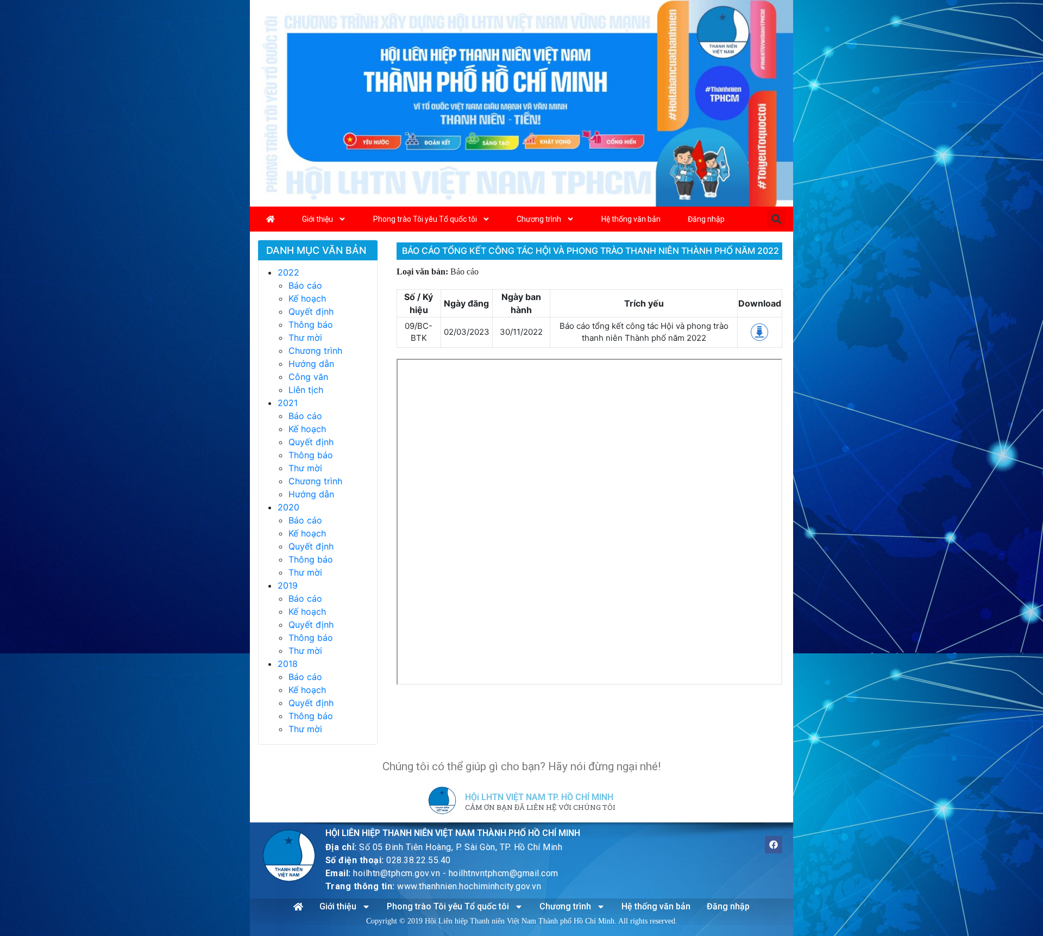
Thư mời (305, 337)
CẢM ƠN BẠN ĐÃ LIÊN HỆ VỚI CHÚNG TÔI (540, 808)
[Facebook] (773, 844)
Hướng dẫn (311, 363)
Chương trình (539, 219)
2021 (288, 402)
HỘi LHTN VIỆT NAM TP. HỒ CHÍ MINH (539, 797)
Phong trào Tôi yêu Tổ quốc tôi (425, 219)
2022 (288, 272)
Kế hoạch (307, 298)
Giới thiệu (317, 219)
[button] (776, 219)
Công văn (308, 376)
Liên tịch (305, 389)
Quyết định (311, 311)
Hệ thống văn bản (631, 219)
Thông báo (310, 324)
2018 (288, 663)
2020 (288, 507)
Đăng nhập (706, 219)
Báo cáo (305, 285)
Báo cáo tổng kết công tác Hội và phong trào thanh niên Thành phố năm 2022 (590, 250)
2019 (288, 585)
